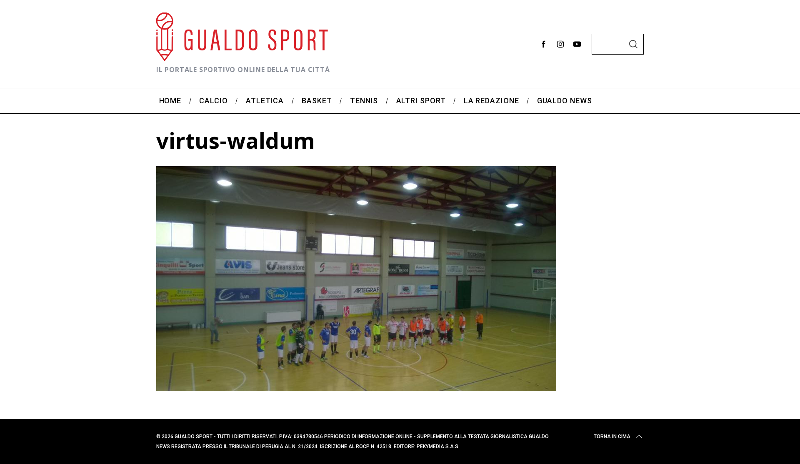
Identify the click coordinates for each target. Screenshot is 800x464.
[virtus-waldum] (356, 388)
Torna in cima (612, 436)
